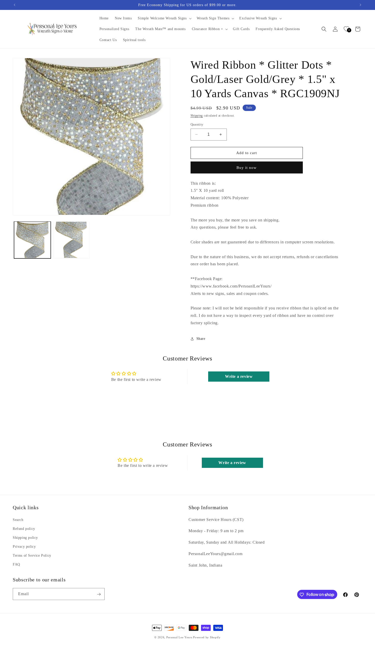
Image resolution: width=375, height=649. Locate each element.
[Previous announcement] (14, 5)
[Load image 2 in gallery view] (71, 239)
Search (18, 519)
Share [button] (200, 339)
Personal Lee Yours (179, 637)
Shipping (197, 115)
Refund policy (24, 528)
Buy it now (246, 168)
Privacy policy (24, 546)
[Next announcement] (360, 5)
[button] (164, 18)
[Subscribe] (98, 594)
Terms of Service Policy (32, 555)
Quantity (197, 124)
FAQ (16, 564)
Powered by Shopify (207, 637)
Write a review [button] (239, 376)
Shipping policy (25, 538)
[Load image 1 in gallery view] (32, 239)
